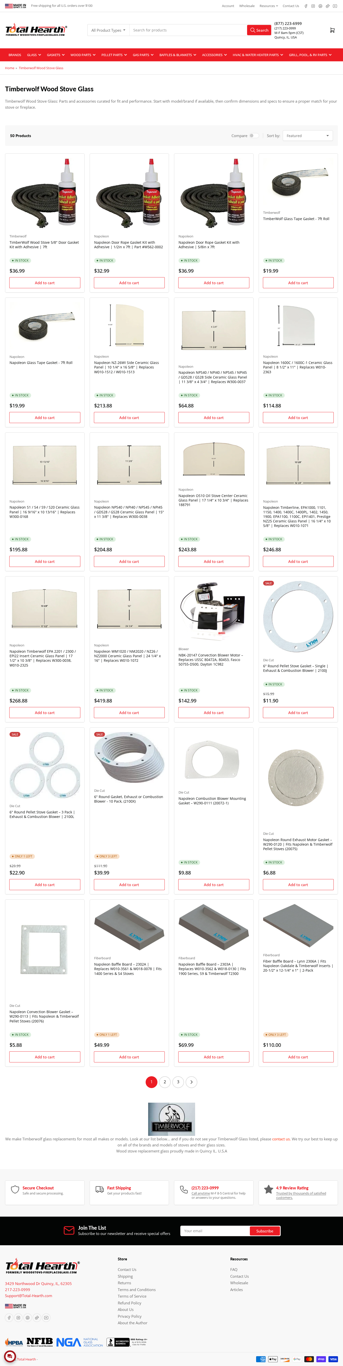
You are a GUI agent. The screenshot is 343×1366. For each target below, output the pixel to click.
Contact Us (291, 6)
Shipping (125, 1276)
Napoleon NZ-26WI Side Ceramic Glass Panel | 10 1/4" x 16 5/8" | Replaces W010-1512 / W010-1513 (126, 367)
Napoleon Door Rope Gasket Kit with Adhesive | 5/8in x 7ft (209, 244)
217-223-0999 (17, 1289)
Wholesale (247, 6)
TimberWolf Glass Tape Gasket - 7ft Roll (296, 218)
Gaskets (53, 55)
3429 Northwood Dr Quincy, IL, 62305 (38, 1283)
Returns (124, 1282)
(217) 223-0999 (285, 28)
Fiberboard (102, 958)
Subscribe (264, 1230)
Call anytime (201, 1193)
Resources (267, 6)
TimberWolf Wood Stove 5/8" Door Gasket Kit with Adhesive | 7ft (44, 244)
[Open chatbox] (10, 1356)
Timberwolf (18, 236)
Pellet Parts (112, 55)
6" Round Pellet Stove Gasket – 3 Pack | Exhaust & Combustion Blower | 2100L (42, 814)
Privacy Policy (130, 1316)
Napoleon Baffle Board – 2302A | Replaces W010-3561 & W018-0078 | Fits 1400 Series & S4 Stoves (128, 969)
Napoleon (101, 236)
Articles (236, 1289)
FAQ (234, 1269)
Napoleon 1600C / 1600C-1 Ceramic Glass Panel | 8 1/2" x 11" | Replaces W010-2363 (297, 367)
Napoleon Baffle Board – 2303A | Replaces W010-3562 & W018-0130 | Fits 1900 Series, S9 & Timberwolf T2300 (212, 969)
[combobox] (201, 30)
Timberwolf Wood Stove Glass (41, 68)
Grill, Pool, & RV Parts (308, 55)
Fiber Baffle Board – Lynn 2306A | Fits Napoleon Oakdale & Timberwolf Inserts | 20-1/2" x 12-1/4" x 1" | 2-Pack (298, 966)
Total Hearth (26, 1359)
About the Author (132, 1322)
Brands (15, 55)
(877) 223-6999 (288, 23)
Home (9, 68)
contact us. (281, 1138)
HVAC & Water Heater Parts (256, 55)
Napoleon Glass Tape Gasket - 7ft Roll (41, 362)
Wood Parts (81, 55)
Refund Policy (129, 1302)
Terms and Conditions (137, 1289)
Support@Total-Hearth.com (28, 1295)
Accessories (212, 55)
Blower (184, 649)
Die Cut (268, 660)
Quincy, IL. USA (285, 37)
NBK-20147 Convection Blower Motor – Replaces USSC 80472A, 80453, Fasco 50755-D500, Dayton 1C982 (211, 660)
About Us (126, 1309)
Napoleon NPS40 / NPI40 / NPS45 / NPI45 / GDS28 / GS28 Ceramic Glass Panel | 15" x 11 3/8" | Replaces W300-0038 (129, 512)
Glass (32, 55)
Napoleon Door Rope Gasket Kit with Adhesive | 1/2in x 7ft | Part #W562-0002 (128, 244)
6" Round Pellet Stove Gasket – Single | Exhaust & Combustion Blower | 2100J (295, 668)
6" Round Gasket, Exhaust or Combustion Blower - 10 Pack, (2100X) (128, 799)
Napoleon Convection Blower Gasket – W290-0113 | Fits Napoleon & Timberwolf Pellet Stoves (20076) (44, 1016)
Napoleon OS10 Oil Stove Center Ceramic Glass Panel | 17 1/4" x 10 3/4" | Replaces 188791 (213, 500)
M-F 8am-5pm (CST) (289, 32)
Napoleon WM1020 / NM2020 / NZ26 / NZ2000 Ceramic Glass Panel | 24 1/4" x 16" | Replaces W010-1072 (127, 656)
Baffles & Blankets (175, 55)
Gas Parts (141, 55)
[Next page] (191, 1082)
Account (228, 6)
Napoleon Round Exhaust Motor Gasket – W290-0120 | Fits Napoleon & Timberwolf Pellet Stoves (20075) (297, 844)
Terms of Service (132, 1296)
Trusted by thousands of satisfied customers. (301, 1195)
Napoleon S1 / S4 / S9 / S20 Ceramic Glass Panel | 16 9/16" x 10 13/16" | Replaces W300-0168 (45, 512)
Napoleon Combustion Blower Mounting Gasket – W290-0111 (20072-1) (212, 800)
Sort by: (273, 135)
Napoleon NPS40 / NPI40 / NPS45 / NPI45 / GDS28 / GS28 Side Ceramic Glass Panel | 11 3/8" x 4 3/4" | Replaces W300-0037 (213, 377)
